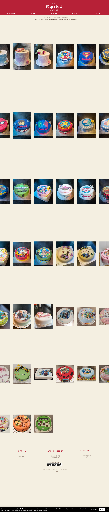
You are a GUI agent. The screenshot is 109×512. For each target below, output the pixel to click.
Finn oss (20, 455)
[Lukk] (107, 509)
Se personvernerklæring (42, 510)
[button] (11, 14)
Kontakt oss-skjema (87, 455)
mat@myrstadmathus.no (86, 457)
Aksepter (102, 509)
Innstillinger (94, 509)
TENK (57, 471)
